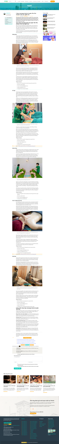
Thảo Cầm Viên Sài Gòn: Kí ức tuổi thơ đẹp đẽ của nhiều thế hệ (51, 27)
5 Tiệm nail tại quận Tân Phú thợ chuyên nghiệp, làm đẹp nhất (26, 340)
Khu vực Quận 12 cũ (24, 434)
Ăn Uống (35, 1)
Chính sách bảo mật (51, 421)
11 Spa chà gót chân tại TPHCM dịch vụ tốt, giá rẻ (9, 386)
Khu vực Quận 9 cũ (24, 431)
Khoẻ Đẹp (22, 1)
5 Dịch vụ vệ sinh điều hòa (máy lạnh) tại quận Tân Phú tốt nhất (26, 343)
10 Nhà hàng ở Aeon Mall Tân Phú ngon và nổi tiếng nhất (25, 339)
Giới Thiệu (41, 421)
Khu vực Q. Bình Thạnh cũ (33, 421)
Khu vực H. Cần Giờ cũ (33, 438)
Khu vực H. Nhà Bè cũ (33, 433)
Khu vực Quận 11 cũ (24, 433)
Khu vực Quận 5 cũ (24, 426)
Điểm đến (22, 418)
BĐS (43, 1)
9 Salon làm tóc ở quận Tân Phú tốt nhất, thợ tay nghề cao (25, 342)
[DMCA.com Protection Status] (24, 442)
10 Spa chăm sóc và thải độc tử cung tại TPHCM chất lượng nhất (36, 386)
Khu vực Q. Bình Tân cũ (33, 428)
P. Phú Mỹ (31, 432)
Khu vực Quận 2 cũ (24, 422)
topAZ (19, 1)
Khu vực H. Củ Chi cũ (33, 437)
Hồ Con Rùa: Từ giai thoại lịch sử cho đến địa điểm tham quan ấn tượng (51, 24)
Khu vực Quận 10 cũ (24, 432)
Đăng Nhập (52, 1)
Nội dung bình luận (17, 355)
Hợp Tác (41, 426)
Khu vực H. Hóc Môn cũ (33, 434)
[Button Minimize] (6, 17)
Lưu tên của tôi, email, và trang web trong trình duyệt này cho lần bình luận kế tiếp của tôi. (27, 365)
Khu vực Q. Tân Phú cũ (33, 426)
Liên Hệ (41, 422)
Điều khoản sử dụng (51, 422)
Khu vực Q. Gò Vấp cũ (33, 427)
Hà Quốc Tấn (8, 13)
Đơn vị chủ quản (42, 425)
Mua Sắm (39, 1)
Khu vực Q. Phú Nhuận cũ (33, 422)
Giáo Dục (27, 1)
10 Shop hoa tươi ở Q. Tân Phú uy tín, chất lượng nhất (28, 254)
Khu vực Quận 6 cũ (24, 427)
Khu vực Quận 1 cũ (24, 421)
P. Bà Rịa (31, 431)
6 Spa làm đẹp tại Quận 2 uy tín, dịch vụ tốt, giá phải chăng (23, 386)
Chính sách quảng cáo (51, 426)
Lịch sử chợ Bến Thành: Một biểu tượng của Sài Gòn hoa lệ (51, 18)
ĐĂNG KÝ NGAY (33, 413)
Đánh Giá (46, 1)
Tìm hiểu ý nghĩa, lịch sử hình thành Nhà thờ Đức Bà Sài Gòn (51, 14)
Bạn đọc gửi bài (50, 427)
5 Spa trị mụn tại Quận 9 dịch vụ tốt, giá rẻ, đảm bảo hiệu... (49, 386)
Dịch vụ (31, 1)
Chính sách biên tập (51, 423)
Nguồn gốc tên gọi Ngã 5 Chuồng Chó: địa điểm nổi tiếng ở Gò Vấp (51, 21)
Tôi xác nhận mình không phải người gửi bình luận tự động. (28, 366)
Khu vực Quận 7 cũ (24, 428)
